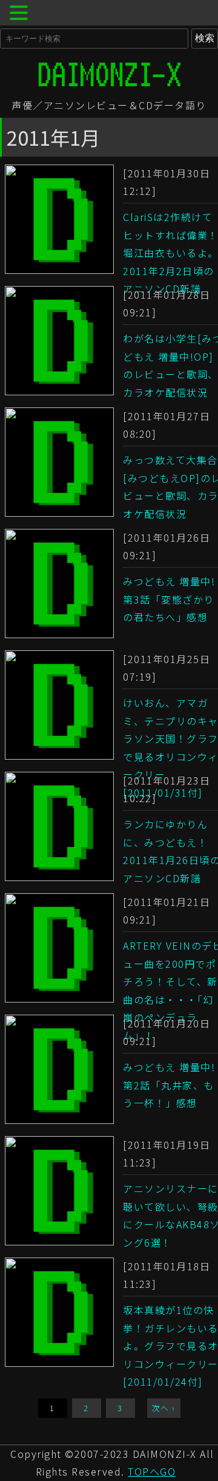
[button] (20, 14)
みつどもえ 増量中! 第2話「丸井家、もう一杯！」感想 (169, 1085)
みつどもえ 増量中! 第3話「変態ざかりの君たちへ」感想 (169, 599)
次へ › (164, 1408)
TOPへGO (152, 1471)
